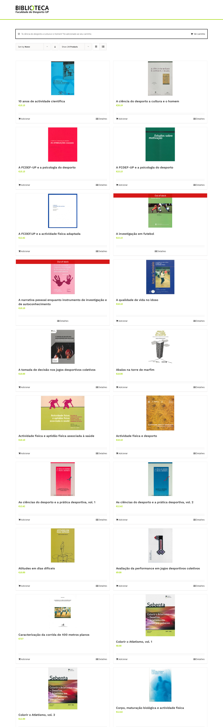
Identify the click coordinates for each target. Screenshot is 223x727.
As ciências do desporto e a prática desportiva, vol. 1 (56, 502)
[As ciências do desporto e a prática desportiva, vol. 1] (63, 479)
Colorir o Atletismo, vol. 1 (134, 641)
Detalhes (102, 118)
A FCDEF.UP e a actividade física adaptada (49, 233)
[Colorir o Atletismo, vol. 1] (160, 615)
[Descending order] (55, 46)
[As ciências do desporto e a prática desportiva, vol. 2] (160, 479)
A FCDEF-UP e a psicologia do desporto (47, 167)
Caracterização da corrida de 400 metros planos (53, 634)
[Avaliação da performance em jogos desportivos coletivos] (160, 545)
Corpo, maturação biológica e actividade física (150, 708)
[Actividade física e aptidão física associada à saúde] (63, 413)
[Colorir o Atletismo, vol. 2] (63, 688)
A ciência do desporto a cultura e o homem (147, 101)
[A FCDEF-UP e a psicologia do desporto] (63, 144)
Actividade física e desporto (136, 436)
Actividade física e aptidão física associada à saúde (56, 436)
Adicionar (25, 118)
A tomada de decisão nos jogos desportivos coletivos (56, 369)
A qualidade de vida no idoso (137, 300)
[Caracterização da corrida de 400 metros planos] (63, 611)
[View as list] (103, 46)
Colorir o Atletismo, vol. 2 (36, 715)
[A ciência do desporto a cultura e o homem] (160, 78)
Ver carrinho (199, 33)
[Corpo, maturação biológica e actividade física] (160, 684)
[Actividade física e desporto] (160, 413)
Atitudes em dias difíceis (36, 568)
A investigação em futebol (135, 233)
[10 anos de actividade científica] (63, 78)
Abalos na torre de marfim (135, 369)
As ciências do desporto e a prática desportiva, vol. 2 (154, 502)
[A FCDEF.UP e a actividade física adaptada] (63, 210)
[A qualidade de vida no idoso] (160, 277)
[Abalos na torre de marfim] (160, 346)
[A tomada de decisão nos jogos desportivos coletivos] (63, 346)
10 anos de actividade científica (41, 101)
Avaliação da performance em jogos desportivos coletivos (158, 568)
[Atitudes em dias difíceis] (63, 545)
